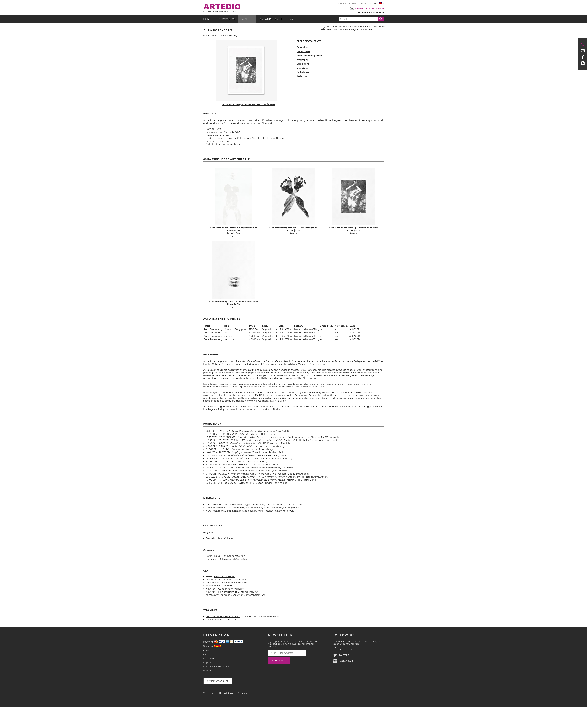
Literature (302, 67)
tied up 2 (229, 336)
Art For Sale (303, 51)
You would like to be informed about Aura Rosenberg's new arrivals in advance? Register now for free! (356, 28)
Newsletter (280, 635)
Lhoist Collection (226, 538)
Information (344, 3)
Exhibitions (303, 63)
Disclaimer (208, 658)
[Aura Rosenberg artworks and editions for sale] (246, 100)
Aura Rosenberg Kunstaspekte (223, 616)
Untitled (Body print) (235, 329)
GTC (205, 654)
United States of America (233, 693)
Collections (303, 72)
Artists (247, 19)
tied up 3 (229, 339)
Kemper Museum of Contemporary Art (243, 595)
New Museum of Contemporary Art (238, 591)
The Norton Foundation (234, 582)
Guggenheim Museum (231, 588)
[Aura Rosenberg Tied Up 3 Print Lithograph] (353, 196)
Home (207, 19)
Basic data (302, 47)
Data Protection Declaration (217, 666)
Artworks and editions (276, 19)
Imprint (207, 662)
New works (227, 19)
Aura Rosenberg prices (309, 55)
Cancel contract (217, 681)
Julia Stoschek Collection (234, 559)
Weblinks (302, 76)
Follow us (344, 635)
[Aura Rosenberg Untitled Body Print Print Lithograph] (233, 196)
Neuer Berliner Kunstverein (229, 556)
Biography (302, 59)
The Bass (227, 585)
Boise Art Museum (224, 576)
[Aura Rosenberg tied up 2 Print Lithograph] (293, 196)
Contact (355, 3)
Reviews (207, 670)
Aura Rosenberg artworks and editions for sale (248, 104)
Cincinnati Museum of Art (233, 579)
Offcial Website (214, 619)
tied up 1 (229, 332)
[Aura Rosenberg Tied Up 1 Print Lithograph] (233, 270)
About (364, 3)
